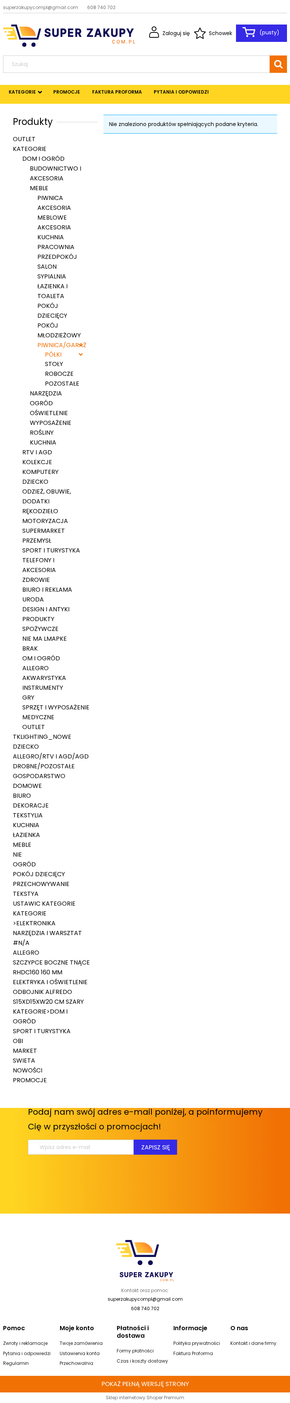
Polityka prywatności (196, 1343)
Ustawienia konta (80, 1353)
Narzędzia (46, 393)
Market (25, 1050)
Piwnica (50, 198)
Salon (47, 266)
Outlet (24, 139)
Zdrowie (36, 579)
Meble (39, 188)
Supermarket (43, 530)
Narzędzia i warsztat (47, 933)
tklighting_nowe (42, 736)
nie (17, 854)
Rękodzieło (40, 511)
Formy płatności (135, 1351)
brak (30, 648)
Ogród (41, 403)
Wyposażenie (50, 422)
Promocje (30, 1080)
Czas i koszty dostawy (142, 1361)
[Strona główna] (69, 35)
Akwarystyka (44, 678)
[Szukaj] (278, 64)
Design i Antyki (45, 609)
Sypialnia (51, 276)
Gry (28, 697)
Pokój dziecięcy (39, 874)
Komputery (40, 472)
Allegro (35, 668)
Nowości (27, 1070)
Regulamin (16, 1363)
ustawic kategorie (44, 903)
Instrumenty (42, 687)
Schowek (220, 33)
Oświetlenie (49, 413)
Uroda (33, 599)
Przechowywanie (41, 884)
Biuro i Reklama (47, 589)
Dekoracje (31, 805)
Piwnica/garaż (61, 345)
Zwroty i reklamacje (25, 1343)
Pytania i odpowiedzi (27, 1353)
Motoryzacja (45, 521)
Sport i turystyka (51, 550)
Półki (53, 354)
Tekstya (26, 893)
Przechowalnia (76, 1363)
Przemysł (36, 540)
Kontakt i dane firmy (253, 1343)
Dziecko (35, 481)
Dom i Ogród (43, 158)
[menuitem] (22, 92)
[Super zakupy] (145, 1260)
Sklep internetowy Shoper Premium (145, 1397)
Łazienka (26, 835)
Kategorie (29, 149)
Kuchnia (50, 237)
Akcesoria (54, 227)
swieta (24, 1060)
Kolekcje (37, 462)
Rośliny (42, 432)
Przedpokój (57, 256)
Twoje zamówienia (81, 1343)
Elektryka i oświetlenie (50, 982)
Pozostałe (62, 383)
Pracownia (55, 247)
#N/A (21, 942)
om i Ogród (41, 658)
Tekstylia (28, 815)
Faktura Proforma (193, 1353)
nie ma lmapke (44, 638)
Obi (18, 1041)
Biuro (22, 795)
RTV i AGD (37, 452)
